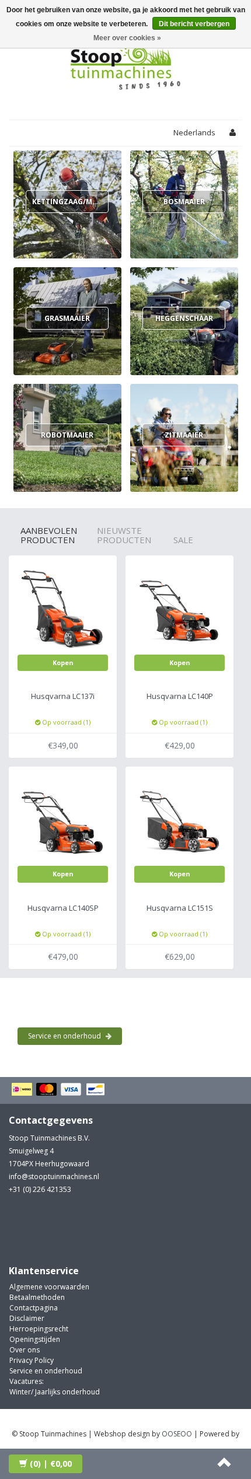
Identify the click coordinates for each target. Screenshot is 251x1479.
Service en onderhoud (65, 1036)
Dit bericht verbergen (194, 24)
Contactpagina (33, 1308)
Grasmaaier (67, 318)
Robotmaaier (67, 435)
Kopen (63, 662)
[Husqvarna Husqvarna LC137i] (63, 609)
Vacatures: (26, 1381)
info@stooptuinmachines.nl (54, 1176)
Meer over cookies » (127, 38)
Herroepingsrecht (38, 1329)
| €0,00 (51, 1463)
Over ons (24, 1350)
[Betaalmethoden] (60, 1090)
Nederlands (194, 132)
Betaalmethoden (37, 1297)
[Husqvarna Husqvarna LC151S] (179, 820)
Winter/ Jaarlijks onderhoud (54, 1392)
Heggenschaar (184, 318)
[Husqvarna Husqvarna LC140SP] (63, 820)
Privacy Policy (31, 1360)
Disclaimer (26, 1318)
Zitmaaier (184, 435)
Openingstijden (34, 1339)
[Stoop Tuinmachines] (125, 63)
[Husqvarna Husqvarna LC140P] (179, 609)
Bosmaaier (184, 202)
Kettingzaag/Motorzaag (82, 202)
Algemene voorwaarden (49, 1287)
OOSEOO (177, 1434)
